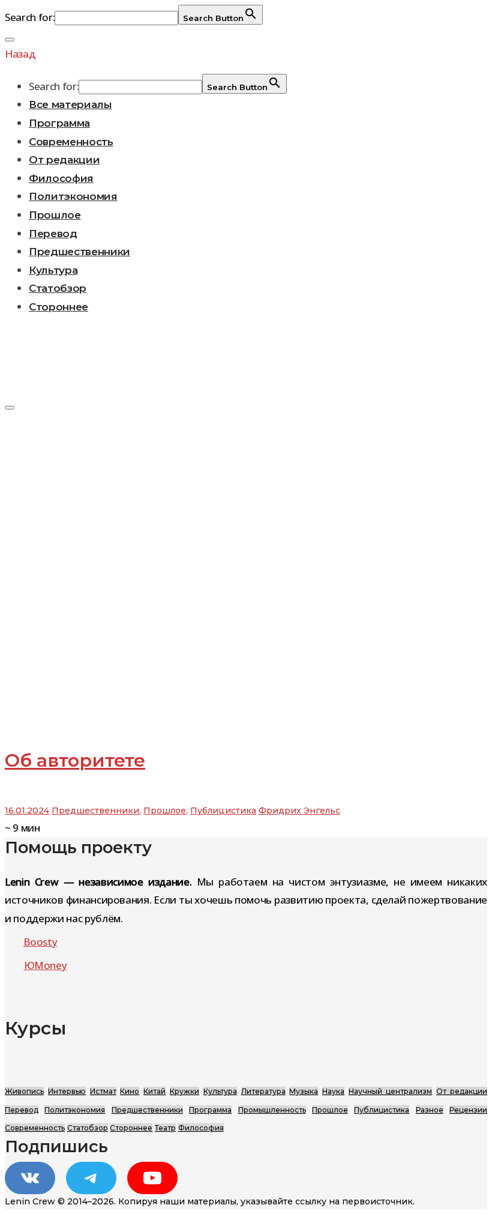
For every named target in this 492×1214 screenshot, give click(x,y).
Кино (129, 1091)
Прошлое (55, 215)
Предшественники (79, 252)
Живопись (24, 1091)
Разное (429, 1109)
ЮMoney (45, 965)
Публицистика (223, 810)
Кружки (184, 1091)
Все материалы (70, 104)
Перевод (53, 234)
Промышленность (272, 1109)
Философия (61, 178)
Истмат (103, 1091)
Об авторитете (75, 760)
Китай (154, 1091)
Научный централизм (390, 1091)
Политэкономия (73, 196)
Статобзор (57, 288)
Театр (165, 1127)
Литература (263, 1091)
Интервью (67, 1091)
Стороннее (58, 307)
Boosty (40, 942)
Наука (333, 1091)
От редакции (64, 160)
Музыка (303, 1091)
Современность (71, 142)
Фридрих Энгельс (299, 810)
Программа (59, 123)
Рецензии (468, 1109)
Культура (53, 270)
